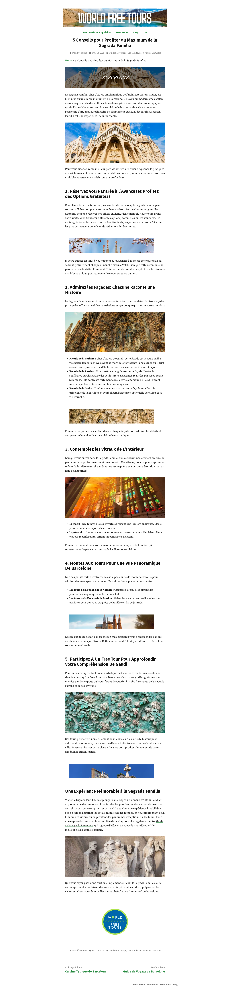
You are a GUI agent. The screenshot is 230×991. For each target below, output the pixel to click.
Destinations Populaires (97, 32)
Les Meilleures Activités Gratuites (144, 53)
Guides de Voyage (117, 53)
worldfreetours (79, 53)
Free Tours (122, 32)
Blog (135, 32)
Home (68, 60)
